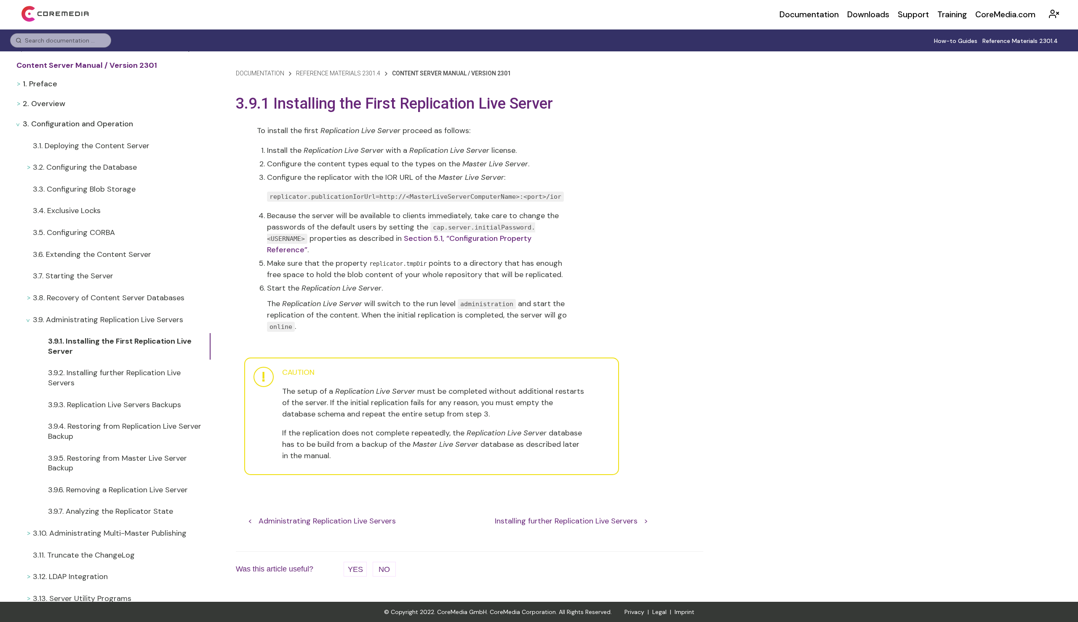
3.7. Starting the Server (73, 276)
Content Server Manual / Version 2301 (86, 65)
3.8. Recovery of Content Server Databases (108, 298)
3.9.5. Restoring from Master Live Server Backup (117, 463)
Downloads (868, 14)
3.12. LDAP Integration (70, 576)
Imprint (684, 612)
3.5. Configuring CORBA (74, 232)
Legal (659, 612)
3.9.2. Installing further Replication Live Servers (114, 378)
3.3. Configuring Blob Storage (84, 189)
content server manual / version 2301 (451, 73)
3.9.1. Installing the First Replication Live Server (120, 346)
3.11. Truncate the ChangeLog (84, 555)
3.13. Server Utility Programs (82, 598)
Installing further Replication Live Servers (566, 521)
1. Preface (40, 84)
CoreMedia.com (1005, 14)
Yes (355, 569)
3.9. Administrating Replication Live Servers (108, 320)
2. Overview (44, 104)
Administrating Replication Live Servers (327, 521)
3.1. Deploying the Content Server (91, 146)
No (384, 569)
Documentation (809, 14)
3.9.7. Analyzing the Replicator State (110, 511)
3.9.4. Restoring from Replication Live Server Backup (124, 431)
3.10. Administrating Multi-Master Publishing (110, 533)
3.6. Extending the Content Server (92, 254)
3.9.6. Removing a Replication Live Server (118, 490)
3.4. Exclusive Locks (67, 211)
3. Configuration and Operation (78, 124)
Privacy (634, 612)
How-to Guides (955, 41)
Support (913, 14)
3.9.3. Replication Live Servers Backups (114, 405)
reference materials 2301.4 (338, 73)
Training (952, 14)
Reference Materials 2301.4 (1020, 41)
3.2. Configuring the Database (85, 167)
